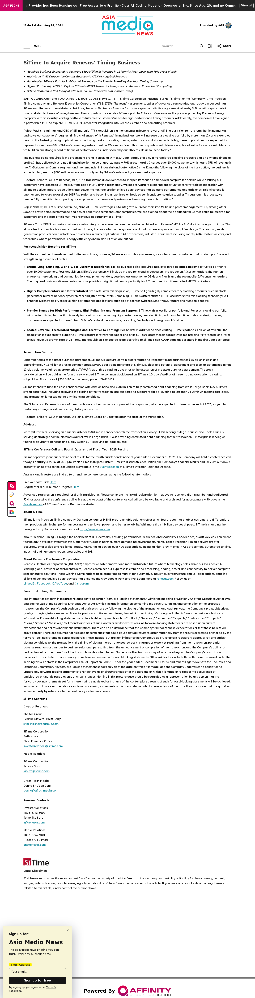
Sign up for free (37, 980)
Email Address (20, 964)
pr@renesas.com (34, 844)
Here (53, 482)
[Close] (67, 930)
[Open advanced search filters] (210, 46)
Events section (109, 467)
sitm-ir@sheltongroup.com (40, 724)
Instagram (81, 583)
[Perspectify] (12, 494)
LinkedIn (29, 583)
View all (246, 5)
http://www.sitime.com (95, 529)
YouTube (61, 583)
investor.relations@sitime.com (43, 746)
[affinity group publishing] (12, 503)
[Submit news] (12, 486)
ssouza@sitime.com (36, 771)
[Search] (201, 46)
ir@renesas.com (34, 822)
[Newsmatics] (12, 512)
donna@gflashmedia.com (40, 790)
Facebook (43, 583)
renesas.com (165, 578)
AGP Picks (11, 5)
